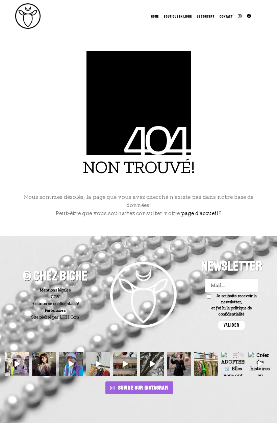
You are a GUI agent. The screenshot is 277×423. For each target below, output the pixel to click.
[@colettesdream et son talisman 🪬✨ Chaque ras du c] (44, 364)
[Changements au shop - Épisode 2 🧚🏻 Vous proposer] (125, 364)
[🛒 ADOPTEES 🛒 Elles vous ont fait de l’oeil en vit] (233, 364)
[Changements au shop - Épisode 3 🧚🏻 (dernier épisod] (98, 364)
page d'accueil (200, 213)
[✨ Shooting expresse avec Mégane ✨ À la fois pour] (179, 364)
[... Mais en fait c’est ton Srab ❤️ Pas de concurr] (71, 364)
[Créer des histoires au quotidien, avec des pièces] (260, 364)
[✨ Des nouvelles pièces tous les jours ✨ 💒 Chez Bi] (17, 364)
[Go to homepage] (28, 16)
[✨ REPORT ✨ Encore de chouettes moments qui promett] (206, 364)
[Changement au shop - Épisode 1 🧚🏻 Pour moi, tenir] (152, 364)
